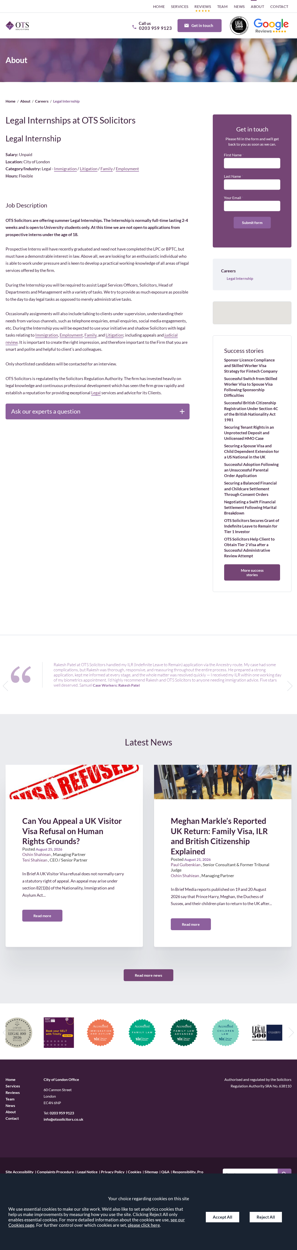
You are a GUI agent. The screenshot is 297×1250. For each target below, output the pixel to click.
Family (106, 168)
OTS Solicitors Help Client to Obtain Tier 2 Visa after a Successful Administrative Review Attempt (249, 547)
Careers (41, 101)
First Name (233, 155)
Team (222, 6)
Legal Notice (87, 1171)
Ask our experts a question (45, 411)
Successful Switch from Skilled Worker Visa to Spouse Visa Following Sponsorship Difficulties (250, 387)
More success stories (252, 572)
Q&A (165, 1171)
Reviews (202, 6)
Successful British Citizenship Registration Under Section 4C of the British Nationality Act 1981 (251, 411)
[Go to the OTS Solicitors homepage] (17, 25)
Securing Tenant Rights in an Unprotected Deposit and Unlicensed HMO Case (249, 433)
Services (179, 6)
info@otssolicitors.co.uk (63, 1119)
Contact (279, 6)
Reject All (266, 1217)
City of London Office (61, 1079)
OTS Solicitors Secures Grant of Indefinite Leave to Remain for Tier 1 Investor (251, 526)
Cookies (134, 1171)
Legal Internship (240, 278)
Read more (42, 915)
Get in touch (202, 25)
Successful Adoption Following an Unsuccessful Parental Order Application (251, 470)
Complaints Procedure (55, 1171)
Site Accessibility (20, 1171)
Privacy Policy (113, 1171)
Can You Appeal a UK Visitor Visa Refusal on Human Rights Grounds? (72, 831)
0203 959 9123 (62, 1112)
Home (159, 6)
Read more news (148, 975)
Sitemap (151, 1171)
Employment (127, 168)
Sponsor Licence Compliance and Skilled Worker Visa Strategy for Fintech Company (251, 366)
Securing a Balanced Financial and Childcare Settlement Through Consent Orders (250, 489)
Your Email (232, 197)
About (257, 6)
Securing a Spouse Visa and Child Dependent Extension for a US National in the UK (251, 451)
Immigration (65, 168)
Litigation (88, 168)
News (239, 6)
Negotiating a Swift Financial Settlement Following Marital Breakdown (250, 507)
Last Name (232, 176)
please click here (144, 1225)
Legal (96, 392)
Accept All (222, 1217)
